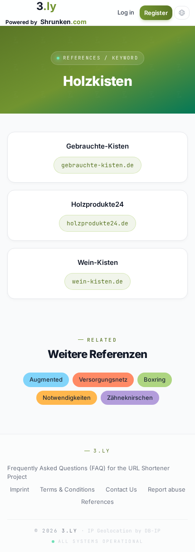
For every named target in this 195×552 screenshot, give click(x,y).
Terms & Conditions (67, 489)
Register (156, 12)
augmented (46, 379)
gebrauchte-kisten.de (97, 165)
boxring (155, 379)
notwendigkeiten (67, 397)
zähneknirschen (130, 397)
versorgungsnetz (103, 379)
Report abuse (166, 489)
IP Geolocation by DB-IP (124, 530)
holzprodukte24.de (97, 223)
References (97, 501)
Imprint (19, 489)
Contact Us (121, 489)
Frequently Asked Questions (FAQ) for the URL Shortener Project (88, 472)
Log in (125, 12)
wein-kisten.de (97, 281)
